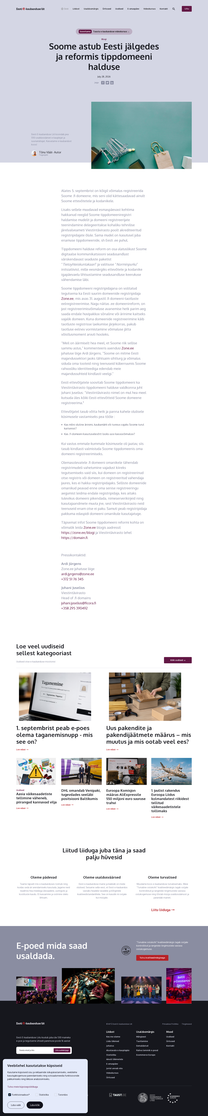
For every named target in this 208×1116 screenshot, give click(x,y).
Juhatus (110, 1046)
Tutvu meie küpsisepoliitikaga (22, 1086)
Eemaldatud (142, 1046)
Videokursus (112, 1073)
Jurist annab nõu (114, 1068)
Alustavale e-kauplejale (117, 1050)
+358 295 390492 (74, 608)
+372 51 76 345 (72, 579)
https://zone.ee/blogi (78, 532)
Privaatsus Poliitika (170, 1024)
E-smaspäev (112, 1064)
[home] (30, 9)
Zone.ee (67, 298)
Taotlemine (142, 1041)
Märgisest (141, 1037)
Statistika (111, 1055)
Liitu (187, 8)
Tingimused (187, 1024)
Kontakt (170, 1046)
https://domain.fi (74, 537)
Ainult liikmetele (114, 1059)
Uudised (170, 1037)
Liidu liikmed (112, 1041)
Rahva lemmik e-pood (147, 1050)
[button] (64, 9)
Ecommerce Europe (145, 1055)
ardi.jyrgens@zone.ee (77, 574)
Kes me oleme (113, 1037)
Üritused (110, 1077)
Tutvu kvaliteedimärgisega (152, 957)
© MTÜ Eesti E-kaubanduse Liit (119, 1024)
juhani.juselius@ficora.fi (78, 603)
